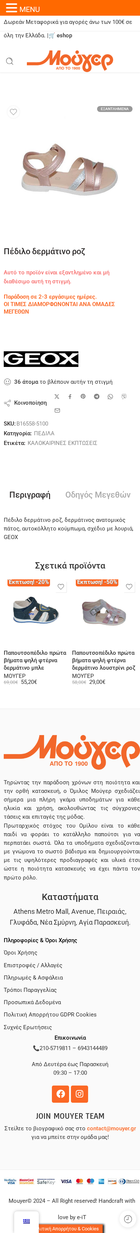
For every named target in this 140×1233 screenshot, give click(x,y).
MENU (29, 9)
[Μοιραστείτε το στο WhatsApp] (110, 396)
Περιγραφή (29, 495)
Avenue (82, 911)
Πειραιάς (111, 911)
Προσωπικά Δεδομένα (32, 1002)
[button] (12, 8)
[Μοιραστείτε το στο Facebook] (70, 396)
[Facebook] (60, 1094)
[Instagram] (79, 1094)
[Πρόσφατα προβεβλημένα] (127, 1219)
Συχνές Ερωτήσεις (28, 1027)
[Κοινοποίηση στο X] (57, 396)
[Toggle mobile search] (10, 61)
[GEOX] (41, 359)
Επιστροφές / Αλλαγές (33, 965)
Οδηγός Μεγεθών (98, 495)
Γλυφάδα (23, 922)
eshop (64, 35)
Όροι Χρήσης (20, 953)
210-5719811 (55, 1048)
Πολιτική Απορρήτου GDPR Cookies (50, 1015)
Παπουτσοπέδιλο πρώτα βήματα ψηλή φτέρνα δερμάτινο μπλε (35, 660)
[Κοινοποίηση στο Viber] (124, 396)
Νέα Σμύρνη (58, 922)
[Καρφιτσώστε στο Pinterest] (83, 396)
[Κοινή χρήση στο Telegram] (97, 396)
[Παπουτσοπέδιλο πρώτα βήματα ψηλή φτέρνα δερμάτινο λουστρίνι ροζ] (104, 611)
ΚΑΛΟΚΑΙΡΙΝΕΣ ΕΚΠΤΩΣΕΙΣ (62, 443)
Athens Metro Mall (40, 911)
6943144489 (93, 1048)
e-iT (80, 1217)
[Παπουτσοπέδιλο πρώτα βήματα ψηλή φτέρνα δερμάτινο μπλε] (36, 611)
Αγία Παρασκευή (104, 922)
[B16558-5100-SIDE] (70, 168)
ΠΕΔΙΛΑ (44, 433)
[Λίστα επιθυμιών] (13, 112)
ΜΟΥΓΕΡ (14, 676)
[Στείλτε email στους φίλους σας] (57, 410)
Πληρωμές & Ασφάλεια (33, 978)
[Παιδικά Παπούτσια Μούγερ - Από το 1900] (70, 61)
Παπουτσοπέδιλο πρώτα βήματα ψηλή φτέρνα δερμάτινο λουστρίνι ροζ (104, 660)
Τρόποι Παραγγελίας (30, 990)
